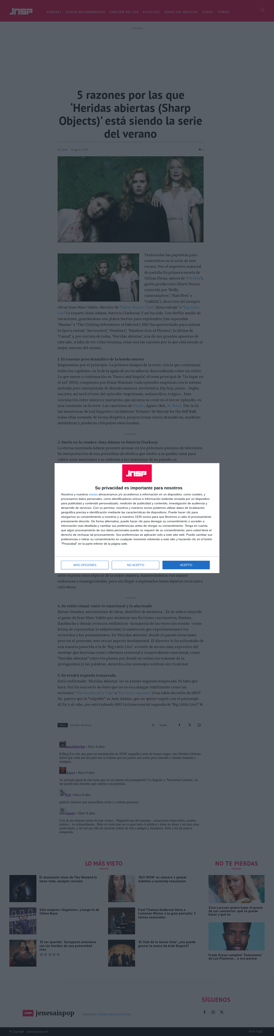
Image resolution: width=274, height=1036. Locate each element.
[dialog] (137, 518)
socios (93, 494)
